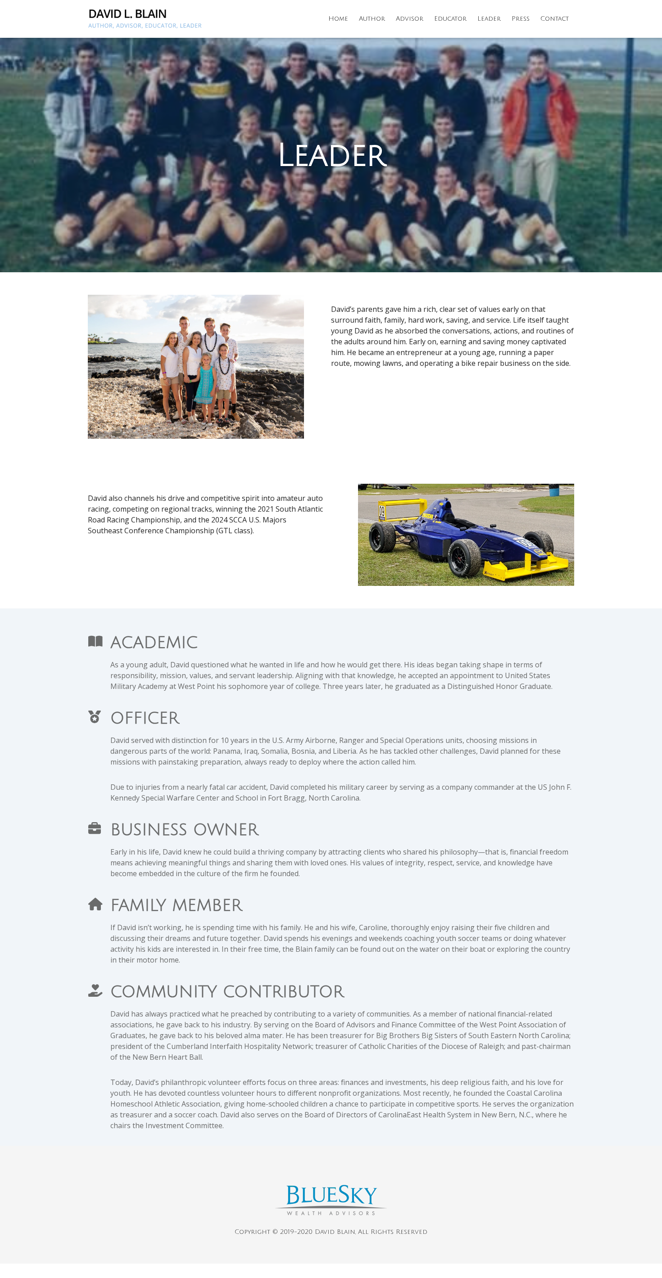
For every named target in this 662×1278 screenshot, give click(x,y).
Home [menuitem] (338, 18)
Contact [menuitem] (554, 18)
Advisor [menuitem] (409, 18)
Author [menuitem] (372, 18)
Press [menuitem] (521, 18)
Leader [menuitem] (489, 18)
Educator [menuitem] (450, 18)
